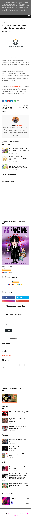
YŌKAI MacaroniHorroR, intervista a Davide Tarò (19, 447)
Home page (4, 21)
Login (13, 511)
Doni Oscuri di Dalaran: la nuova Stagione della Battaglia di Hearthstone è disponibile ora (19, 158)
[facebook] (8, 297)
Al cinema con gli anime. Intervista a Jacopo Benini (18, 454)
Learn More (13, 13)
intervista (5, 368)
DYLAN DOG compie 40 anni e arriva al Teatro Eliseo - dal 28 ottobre (19, 412)
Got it (20, 13)
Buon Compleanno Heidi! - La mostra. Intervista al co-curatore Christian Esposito (19, 485)
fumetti (16, 365)
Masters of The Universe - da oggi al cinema (19, 440)
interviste (11, 368)
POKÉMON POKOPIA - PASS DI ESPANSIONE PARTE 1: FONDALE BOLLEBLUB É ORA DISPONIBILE (18, 166)
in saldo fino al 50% (15, 86)
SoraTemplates (12, 513)
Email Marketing (13, 338)
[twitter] (22, 297)
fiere (11, 365)
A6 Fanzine (4, 31)
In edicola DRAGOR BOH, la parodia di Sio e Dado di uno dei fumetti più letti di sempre (19, 150)
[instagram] (8, 301)
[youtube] (22, 301)
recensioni (18, 368)
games (22, 365)
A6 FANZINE (5, 365)
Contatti (18, 511)
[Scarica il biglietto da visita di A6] (9, 402)
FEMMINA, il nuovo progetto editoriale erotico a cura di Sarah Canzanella (18, 420)
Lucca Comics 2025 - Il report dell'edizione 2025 (17, 467)
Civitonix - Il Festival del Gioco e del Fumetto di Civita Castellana (19, 427)
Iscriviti (8, 330)
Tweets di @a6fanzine (8, 355)
